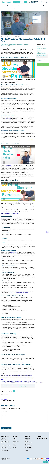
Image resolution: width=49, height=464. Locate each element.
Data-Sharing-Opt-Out (5, 450)
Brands (14, 439)
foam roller (30, 139)
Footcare (4, 7)
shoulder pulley (8, 165)
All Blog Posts (27, 444)
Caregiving (27, 441)
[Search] (25, 2)
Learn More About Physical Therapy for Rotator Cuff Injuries (12, 362)
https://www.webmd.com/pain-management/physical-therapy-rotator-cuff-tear (16, 375)
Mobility (11, 5)
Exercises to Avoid (19, 44)
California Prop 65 (28, 448)
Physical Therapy (11, 7)
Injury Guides (6, 394)
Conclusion (11, 45)
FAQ (2, 444)
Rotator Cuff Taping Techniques (19, 386)
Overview (39, 46)
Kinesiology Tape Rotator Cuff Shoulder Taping (10, 213)
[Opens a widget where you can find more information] (45, 462)
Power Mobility (5, 5)
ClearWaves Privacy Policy (6, 448)
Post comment (6, 428)
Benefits (26, 44)
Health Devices (24, 5)
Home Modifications (28, 447)
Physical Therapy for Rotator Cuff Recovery (41, 53)
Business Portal (16, 441)
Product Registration (5, 442)
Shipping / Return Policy (5, 441)
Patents (14, 444)
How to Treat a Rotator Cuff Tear (41, 49)
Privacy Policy (3, 447)
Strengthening (12, 44)
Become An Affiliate (28, 445)
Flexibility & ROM (4, 44)
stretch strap (8, 118)
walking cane (6, 86)
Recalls (26, 450)
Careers (14, 445)
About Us (14, 438)
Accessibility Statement (5, 445)
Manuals (26, 451)
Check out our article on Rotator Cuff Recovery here (19, 292)
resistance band (13, 252)
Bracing (17, 5)
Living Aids (43, 5)
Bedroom (37, 5)
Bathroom (31, 5)
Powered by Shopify (4, 459)
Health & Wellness (28, 442)
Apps (14, 442)
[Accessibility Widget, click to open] (47, 232)
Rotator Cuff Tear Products (43, 64)
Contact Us (3, 438)
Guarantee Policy (4, 439)
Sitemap (14, 447)
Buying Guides (27, 438)
